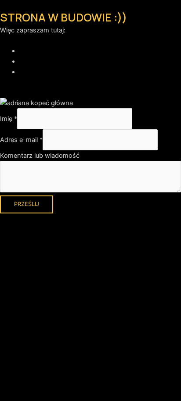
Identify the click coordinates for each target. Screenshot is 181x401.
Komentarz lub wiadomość (40, 156)
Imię (8, 119)
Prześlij (26, 204)
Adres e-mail (21, 140)
